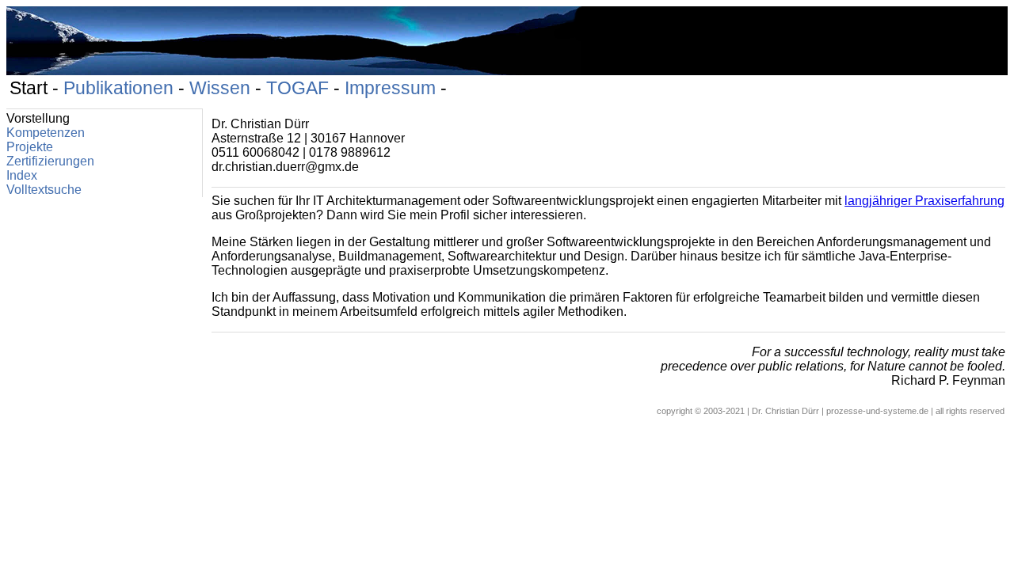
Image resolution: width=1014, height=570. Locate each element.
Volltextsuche (44, 189)
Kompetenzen (45, 132)
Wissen (219, 88)
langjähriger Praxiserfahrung (924, 200)
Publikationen (118, 88)
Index (21, 175)
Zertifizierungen (50, 161)
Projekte (29, 147)
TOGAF (297, 88)
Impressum (390, 88)
